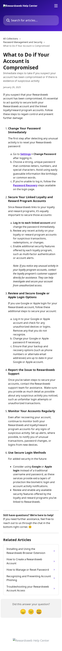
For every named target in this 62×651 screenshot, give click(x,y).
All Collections (10, 38)
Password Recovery (25, 185)
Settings (25, 154)
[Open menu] (56, 6)
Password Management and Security (22, 42)
